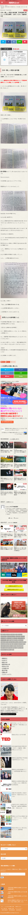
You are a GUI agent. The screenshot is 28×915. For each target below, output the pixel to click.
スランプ (22, 636)
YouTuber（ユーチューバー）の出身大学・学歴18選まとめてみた (19, 724)
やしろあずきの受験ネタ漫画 (9, 906)
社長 (24, 644)
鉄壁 (6, 647)
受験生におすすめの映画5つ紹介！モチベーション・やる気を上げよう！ (19, 817)
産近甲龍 (20, 644)
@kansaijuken (17, 702)
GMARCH (12, 634)
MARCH (4, 660)
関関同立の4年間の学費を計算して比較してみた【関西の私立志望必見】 (19, 783)
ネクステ (15, 638)
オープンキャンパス (11, 636)
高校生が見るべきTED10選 (19, 734)
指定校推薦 (3, 644)
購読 (2, 877)
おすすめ (20, 634)
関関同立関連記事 (5, 909)
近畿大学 (2, 647)
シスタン (18, 636)
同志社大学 (21, 640)
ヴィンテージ (3, 640)
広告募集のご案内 (11, 908)
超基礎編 (21, 645)
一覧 (8, 640)
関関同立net (14, 3)
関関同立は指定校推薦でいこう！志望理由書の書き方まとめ (19, 771)
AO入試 (8, 634)
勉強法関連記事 (18, 909)
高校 (13, 649)
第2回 (7, 645)
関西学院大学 (3, 649)
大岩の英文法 (12, 642)
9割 (1, 634)
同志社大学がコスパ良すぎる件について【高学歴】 (19, 828)
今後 (16, 640)
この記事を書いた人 (7, 49)
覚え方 (11, 645)
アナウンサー (3, 636)
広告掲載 (21, 642)
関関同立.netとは (18, 906)
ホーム (2, 906)
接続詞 (7, 644)
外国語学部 (3, 642)
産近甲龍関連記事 (12, 909)
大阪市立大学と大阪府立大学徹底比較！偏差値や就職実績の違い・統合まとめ (19, 806)
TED (16, 634)
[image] (14, 144)
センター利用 (9, 638)
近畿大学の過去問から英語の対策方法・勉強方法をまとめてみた (19, 794)
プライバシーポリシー (18, 908)
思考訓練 (13, 361)
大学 (7, 642)
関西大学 (15, 647)
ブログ (8, 361)
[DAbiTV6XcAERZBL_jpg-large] (14, 113)
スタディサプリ (6, 674)
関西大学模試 (20, 647)
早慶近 (11, 644)
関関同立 (9, 649)
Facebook (16, 518)
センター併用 (3, 638)
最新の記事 (16, 49)
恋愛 (25, 642)
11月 (4, 634)
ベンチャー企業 (21, 638)
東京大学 (15, 644)
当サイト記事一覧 (4, 908)
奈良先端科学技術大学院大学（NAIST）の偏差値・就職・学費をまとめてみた (19, 748)
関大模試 (10, 647)
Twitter (11, 518)
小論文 (17, 642)
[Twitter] (4, 60)
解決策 (15, 645)
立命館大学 (3, 645)
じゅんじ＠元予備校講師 (11, 506)
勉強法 (3, 361)
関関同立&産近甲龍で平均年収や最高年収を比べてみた (19, 758)
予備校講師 (12, 640)
